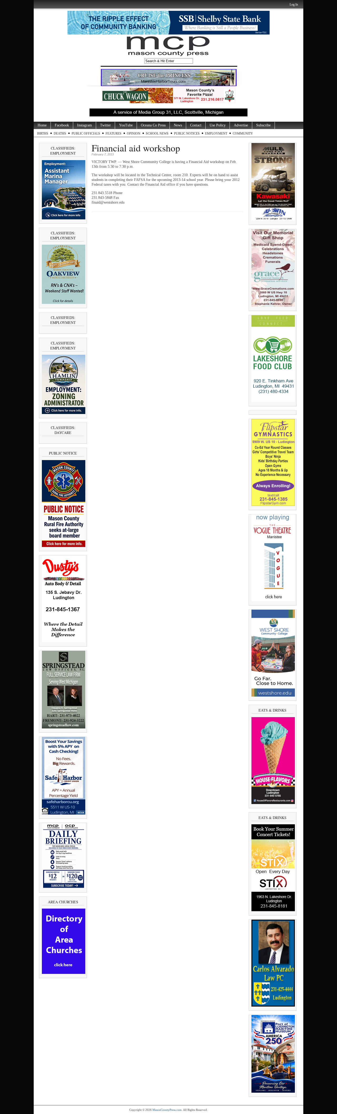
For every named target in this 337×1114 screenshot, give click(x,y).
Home (42, 125)
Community (243, 133)
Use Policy (218, 125)
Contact (195, 125)
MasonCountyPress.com (167, 1109)
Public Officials (86, 133)
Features (113, 133)
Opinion (133, 133)
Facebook (62, 125)
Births (42, 133)
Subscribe (263, 125)
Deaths (60, 133)
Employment (216, 133)
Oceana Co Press (153, 125)
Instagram (84, 125)
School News (157, 133)
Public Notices (187, 133)
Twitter (105, 125)
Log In (294, 4)
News (178, 125)
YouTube (126, 125)
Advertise (241, 125)
